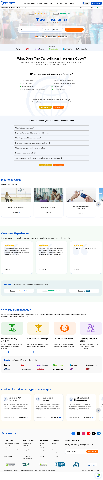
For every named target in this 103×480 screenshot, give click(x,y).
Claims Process (43, 447)
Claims (72, 3)
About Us (54, 443)
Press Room (55, 454)
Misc (56, 3)
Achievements (55, 445)
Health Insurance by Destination (11, 443)
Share (61, 3)
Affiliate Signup (55, 452)
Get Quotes (58, 107)
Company (55, 440)
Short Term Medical (27, 458)
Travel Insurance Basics (51, 22)
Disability (25, 447)
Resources (44, 440)
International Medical (29, 3)
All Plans (42, 443)
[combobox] (29, 30)
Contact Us (83, 470)
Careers (54, 447)
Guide (41, 452)
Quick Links (8, 440)
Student (46, 3)
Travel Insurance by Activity (10, 447)
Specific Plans (28, 440)
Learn (66, 3)
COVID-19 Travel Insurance (29, 445)
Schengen (39, 3)
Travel (51, 3)
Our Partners (55, 456)
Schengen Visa (7, 445)
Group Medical (26, 454)
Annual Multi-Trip (27, 443)
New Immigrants (27, 456)
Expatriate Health (27, 452)
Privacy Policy (90, 470)
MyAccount (42, 454)
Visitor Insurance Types (9, 454)
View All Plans (45, 107)
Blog (41, 445)
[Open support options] (98, 475)
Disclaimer (97, 470)
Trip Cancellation (8, 452)
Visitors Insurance (8, 456)
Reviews (42, 456)
